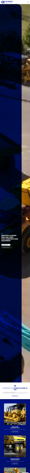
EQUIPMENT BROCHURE (6, 247)
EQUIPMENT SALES (5, 244)
